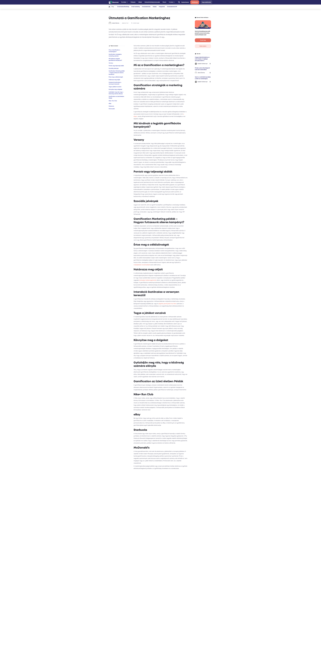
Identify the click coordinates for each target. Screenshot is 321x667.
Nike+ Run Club (113, 100)
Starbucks (111, 106)
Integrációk (162, 6)
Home (109, 6)
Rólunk (164, 2)
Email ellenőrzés (146, 6)
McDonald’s (112, 108)
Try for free (203, 40)
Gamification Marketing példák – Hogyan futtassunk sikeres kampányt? (117, 72)
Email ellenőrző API (172, 6)
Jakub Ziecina (115, 23)
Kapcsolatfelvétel (206, 2)
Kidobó (154, 6)
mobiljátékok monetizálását (142, 265)
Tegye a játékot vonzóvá (115, 86)
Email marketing (135, 6)
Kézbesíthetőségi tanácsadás (152, 2)
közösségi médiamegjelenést (147, 280)
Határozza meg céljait (114, 79)
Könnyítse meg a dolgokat (115, 89)
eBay (110, 103)
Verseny (111, 63)
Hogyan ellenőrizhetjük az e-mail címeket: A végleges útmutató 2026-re (202, 59)
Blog (113, 6)
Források (171, 2)
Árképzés (133, 2)
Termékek (123, 2)
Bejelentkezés (185, 2)
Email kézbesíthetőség (123, 6)
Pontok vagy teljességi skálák (116, 65)
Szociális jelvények (114, 68)
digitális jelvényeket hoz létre (167, 303)
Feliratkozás (195, 2)
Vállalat (140, 2)
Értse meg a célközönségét (116, 77)
